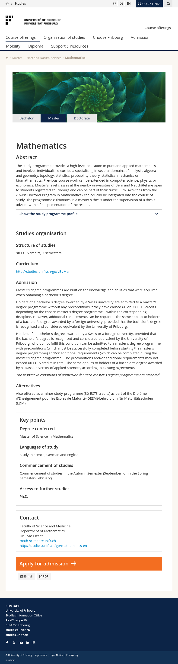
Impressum (41, 655)
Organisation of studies (64, 37)
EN (129, 3)
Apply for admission (44, 563)
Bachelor (26, 118)
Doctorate (82, 118)
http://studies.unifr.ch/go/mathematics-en (53, 545)
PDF (45, 576)
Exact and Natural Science (43, 58)
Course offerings (158, 27)
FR (114, 3)
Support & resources (69, 46)
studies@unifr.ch (18, 630)
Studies (20, 3)
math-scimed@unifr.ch (38, 540)
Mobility (13, 46)
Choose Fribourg (108, 37)
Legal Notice (57, 655)
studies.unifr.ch (17, 635)
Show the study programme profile (48, 213)
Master (17, 58)
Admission (140, 37)
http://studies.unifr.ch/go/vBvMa (42, 271)
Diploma (35, 46)
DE (121, 3)
